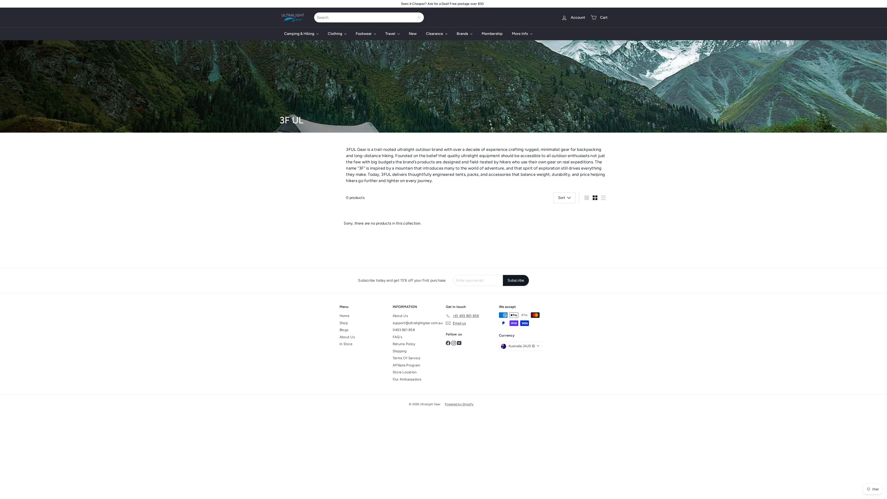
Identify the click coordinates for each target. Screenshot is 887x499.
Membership (492, 33)
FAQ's (397, 337)
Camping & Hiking (299, 33)
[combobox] (369, 17)
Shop (344, 323)
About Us (347, 337)
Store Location (404, 372)
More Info (520, 33)
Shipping (400, 351)
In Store (346, 344)
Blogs (344, 330)
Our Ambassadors (407, 379)
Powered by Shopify (459, 404)
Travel (390, 33)
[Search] (419, 17)
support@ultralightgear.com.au (418, 323)
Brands (463, 33)
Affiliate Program (406, 365)
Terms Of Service (406, 358)
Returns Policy (404, 344)
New (413, 33)
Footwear (364, 33)
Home (344, 316)
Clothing (335, 33)
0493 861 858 (404, 330)
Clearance (435, 33)
